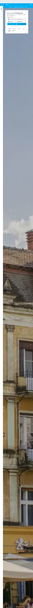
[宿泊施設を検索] (1, 9)
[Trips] (1, 17)
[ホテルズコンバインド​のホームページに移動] (5, 4)
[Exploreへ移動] (1, 14)
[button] (1, 5)
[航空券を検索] (1, 7)
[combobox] (10, 17)
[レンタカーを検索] (1, 11)
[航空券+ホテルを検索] (1, 13)
